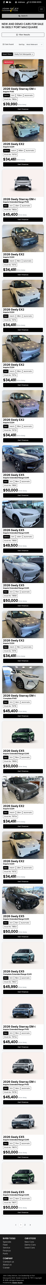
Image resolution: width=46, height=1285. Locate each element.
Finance (7, 1250)
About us (7, 1264)
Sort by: (22, 44)
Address (21, 2)
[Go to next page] (30, 1225)
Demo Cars (30, 1244)
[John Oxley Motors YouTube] (7, 2)
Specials (7, 1242)
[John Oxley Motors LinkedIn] (10, 2)
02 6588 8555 (35, 2)
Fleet (5, 1244)
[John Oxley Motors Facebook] (4, 2)
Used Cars (30, 1247)
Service (6, 1247)
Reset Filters (7, 54)
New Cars (29, 1242)
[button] (41, 9)
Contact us (8, 1261)
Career (6, 1267)
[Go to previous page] (16, 1225)
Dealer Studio (17, 1283)
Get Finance (23, 109)
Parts (5, 1253)
